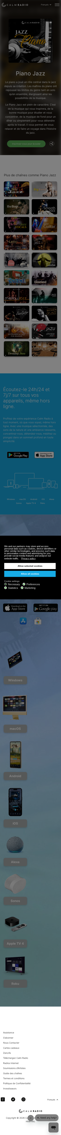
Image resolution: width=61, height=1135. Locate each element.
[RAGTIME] (16, 277)
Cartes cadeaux (11, 1048)
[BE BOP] (16, 206)
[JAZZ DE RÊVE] (16, 348)
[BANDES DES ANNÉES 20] (16, 260)
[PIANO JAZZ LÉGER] (44, 295)
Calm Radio (15, 4)
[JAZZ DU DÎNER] (44, 348)
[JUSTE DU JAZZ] (16, 189)
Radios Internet (11, 1063)
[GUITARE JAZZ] (44, 224)
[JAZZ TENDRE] (16, 295)
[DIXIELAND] (44, 277)
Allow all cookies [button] (30, 574)
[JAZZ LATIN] (16, 242)
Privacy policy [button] (28, 558)
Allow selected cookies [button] (30, 566)
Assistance (8, 1032)
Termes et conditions (13, 1078)
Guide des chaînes (12, 1073)
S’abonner (8, 1037)
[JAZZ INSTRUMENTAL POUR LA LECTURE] (16, 331)
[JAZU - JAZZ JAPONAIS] (44, 331)
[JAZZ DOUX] (44, 206)
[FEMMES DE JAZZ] (44, 313)
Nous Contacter (11, 1042)
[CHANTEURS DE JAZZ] (16, 224)
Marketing (30, 588)
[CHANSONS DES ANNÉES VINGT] (44, 260)
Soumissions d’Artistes (14, 1068)
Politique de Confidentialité (16, 1083)
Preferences (33, 584)
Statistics (13, 588)
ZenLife (7, 1053)
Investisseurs (9, 1088)
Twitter (13, 1099)
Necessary (14, 584)
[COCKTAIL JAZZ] (44, 242)
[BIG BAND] (44, 189)
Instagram (23, 1099)
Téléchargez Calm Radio (15, 1058)
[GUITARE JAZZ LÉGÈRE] (16, 313)
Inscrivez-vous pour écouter (26, 143)
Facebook (3, 1099)
